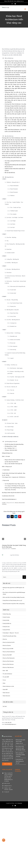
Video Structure (6, 692)
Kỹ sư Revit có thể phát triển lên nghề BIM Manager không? (20, 748)
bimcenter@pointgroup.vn (10, 724)
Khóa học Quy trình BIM (8, 648)
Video (4, 683)
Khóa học (16, 502)
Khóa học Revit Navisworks (9, 658)
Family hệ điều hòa (7, 623)
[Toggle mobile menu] (25, 9)
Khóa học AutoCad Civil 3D (8, 642)
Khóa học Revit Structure (8, 664)
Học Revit (5, 706)
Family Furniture (6, 617)
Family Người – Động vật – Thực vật (10, 632)
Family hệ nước (6, 626)
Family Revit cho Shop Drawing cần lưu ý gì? (12, 600)
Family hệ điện (6, 620)
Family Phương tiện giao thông (9, 636)
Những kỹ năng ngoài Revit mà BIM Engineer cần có (20, 741)
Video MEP (5, 689)
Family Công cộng (7, 614)
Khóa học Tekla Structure (8, 667)
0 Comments (13, 548)
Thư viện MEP (6, 676)
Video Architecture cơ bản (8, 686)
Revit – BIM (5, 670)
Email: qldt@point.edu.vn (19, 1)
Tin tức (4, 680)
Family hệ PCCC (6, 629)
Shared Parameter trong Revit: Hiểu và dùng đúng (13, 603)
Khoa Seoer (20, 803)
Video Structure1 (6, 695)
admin (4, 502)
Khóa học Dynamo (7, 645)
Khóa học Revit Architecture (9, 651)
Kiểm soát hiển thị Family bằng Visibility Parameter (14, 597)
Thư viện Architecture (7, 673)
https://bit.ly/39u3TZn (13, 461)
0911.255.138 (8, 722)
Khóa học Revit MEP (7, 654)
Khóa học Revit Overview (8, 661)
